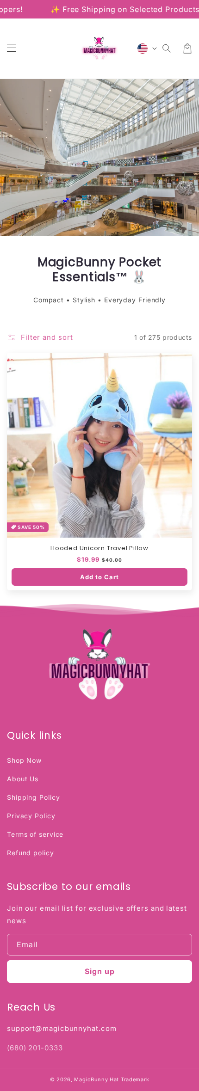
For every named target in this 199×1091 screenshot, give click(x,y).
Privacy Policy (31, 816)
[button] (167, 48)
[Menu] (11, 48)
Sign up (100, 971)
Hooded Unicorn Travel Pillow (99, 548)
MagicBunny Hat (96, 1079)
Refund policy (30, 853)
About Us (22, 779)
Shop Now (24, 760)
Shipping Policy (33, 797)
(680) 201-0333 (35, 1047)
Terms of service (35, 834)
